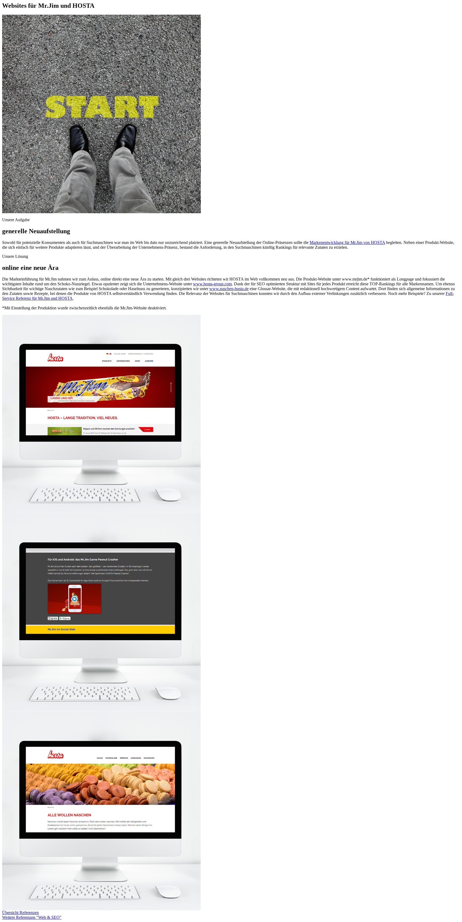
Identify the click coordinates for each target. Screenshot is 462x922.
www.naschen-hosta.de (229, 288)
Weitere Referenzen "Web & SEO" (31, 917)
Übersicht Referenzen (20, 912)
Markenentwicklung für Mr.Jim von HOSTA (347, 242)
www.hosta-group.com (212, 284)
